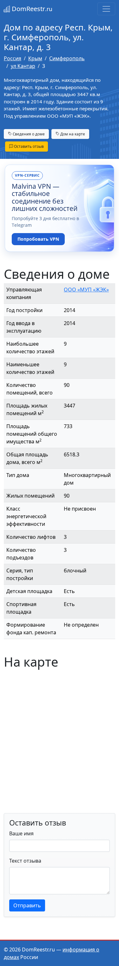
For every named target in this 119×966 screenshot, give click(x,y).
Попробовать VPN (38, 239)
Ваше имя (21, 833)
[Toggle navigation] (106, 9)
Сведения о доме (28, 133)
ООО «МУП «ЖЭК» (86, 289)
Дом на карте (72, 133)
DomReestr (31, 8)
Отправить (27, 905)
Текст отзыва (25, 860)
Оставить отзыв (28, 146)
